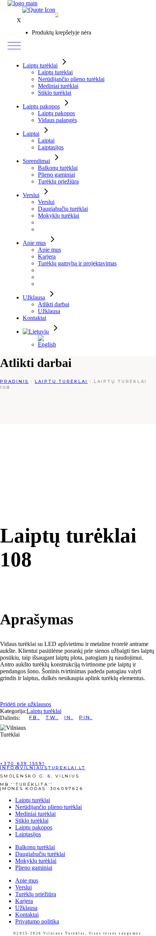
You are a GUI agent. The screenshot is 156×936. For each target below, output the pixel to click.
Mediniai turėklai (35, 814)
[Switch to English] (49, 344)
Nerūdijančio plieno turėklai (48, 807)
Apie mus (26, 880)
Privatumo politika (37, 921)
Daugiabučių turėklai (40, 854)
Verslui (23, 887)
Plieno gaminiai (33, 867)
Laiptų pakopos (33, 827)
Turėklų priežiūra (35, 894)
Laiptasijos (28, 834)
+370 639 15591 (22, 763)
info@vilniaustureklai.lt (43, 767)
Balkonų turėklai (35, 847)
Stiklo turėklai (31, 820)
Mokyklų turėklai (35, 861)
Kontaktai (27, 914)
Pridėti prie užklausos (25, 704)
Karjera (24, 901)
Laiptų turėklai (44, 711)
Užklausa (26, 908)
